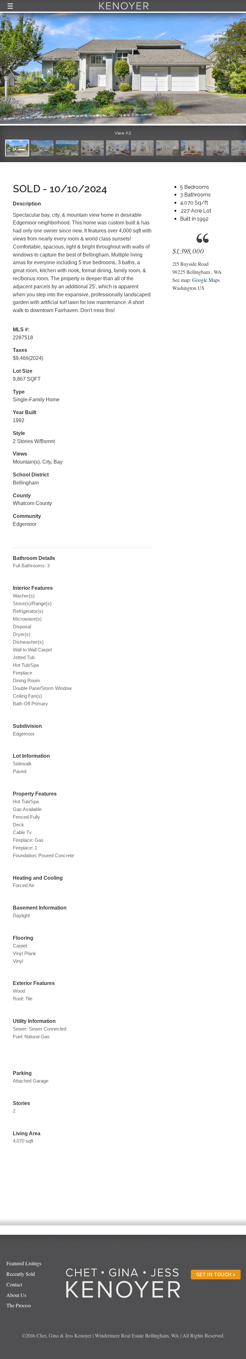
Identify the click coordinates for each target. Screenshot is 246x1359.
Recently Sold (20, 1273)
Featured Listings (23, 1263)
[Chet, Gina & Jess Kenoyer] (124, 9)
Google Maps (206, 279)
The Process (18, 1305)
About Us (16, 1295)
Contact (14, 1284)
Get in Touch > (216, 1274)
